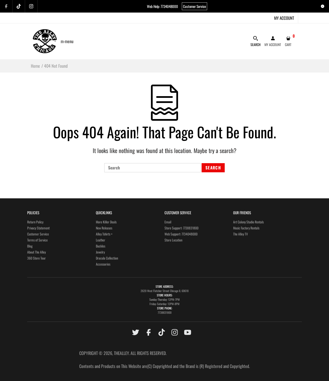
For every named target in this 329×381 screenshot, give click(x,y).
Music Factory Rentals (246, 227)
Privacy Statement (38, 227)
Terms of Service (37, 239)
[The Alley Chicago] (45, 40)
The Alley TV (240, 233)
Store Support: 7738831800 (181, 227)
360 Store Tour (36, 258)
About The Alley (36, 251)
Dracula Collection (107, 258)
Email (167, 221)
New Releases (104, 227)
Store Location (173, 239)
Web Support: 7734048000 (180, 233)
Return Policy (35, 221)
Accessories (103, 264)
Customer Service (194, 6)
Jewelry (100, 251)
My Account (284, 18)
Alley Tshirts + (104, 233)
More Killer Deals (106, 221)
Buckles (100, 245)
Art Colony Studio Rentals (248, 221)
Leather (100, 239)
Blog (30, 245)
